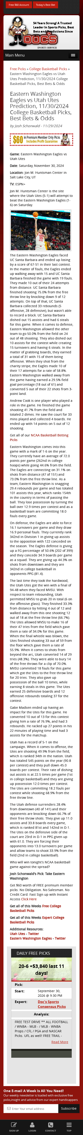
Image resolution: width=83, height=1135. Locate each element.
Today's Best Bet (45, 4)
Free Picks (18, 68)
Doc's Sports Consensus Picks (52, 1004)
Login (32, 1130)
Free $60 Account (19, 4)
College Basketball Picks (48, 68)
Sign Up (14, 1130)
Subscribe (69, 1108)
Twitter (33, 933)
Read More (59, 1042)
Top (69, 1130)
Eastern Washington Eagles (31, 938)
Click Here (29, 899)
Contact (50, 1130)
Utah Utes (17, 933)
